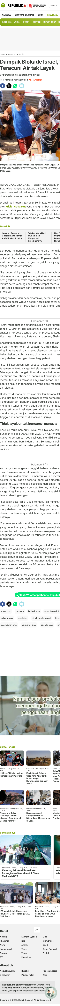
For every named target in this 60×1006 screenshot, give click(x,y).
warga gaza (6, 611)
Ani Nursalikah (35, 79)
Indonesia (7, 21)
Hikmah (25, 21)
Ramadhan (26, 957)
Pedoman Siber (50, 971)
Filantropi (36, 21)
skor (40, 15)
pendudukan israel (9, 625)
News (2, 945)
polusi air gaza (7, 618)
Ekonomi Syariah (24, 15)
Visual (24, 953)
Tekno (24, 949)
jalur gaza (20, 611)
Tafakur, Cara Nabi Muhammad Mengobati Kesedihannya (37, 237)
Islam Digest (48, 941)
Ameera (3, 936)
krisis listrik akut (15, 206)
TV (1, 957)
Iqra (23, 941)
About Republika (7, 971)
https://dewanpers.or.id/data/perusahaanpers (23, 990)
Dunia (17, 21)
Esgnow (4, 953)
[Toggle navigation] (3, 5)
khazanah (53, 15)
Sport (45, 945)
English (46, 953)
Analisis (25, 945)
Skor (45, 936)
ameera (6, 15)
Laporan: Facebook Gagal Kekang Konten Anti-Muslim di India (12, 236)
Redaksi (25, 971)
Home (2, 54)
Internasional (6, 949)
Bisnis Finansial (50, 949)
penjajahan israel (29, 625)
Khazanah (12, 54)
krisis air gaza (34, 611)
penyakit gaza (47, 625)
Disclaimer (5, 975)
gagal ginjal (22, 618)
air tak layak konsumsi (41, 618)
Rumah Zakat (49, 21)
